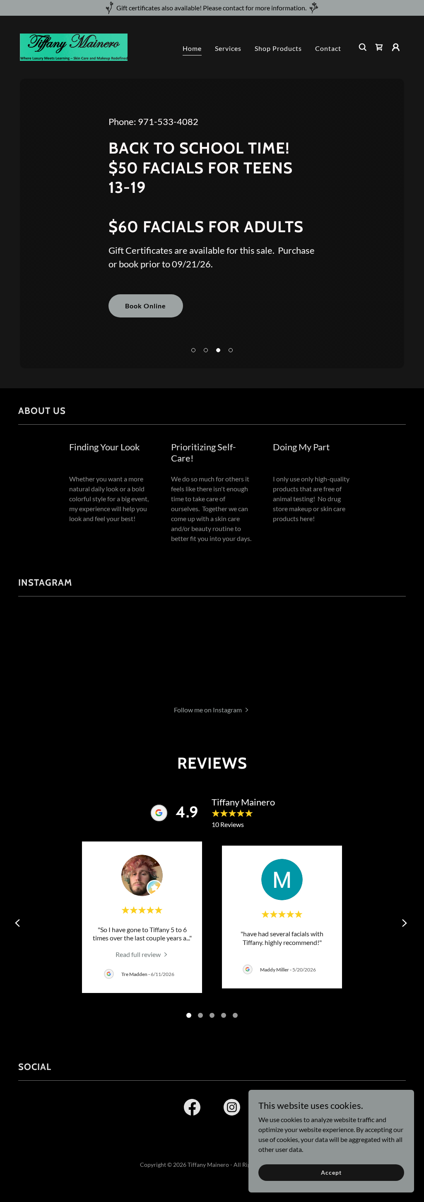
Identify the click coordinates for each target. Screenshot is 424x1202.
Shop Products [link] (278, 48)
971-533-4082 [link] (168, 121)
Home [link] (192, 48)
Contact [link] (328, 48)
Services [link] (228, 48)
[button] (396, 47)
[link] (74, 46)
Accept (331, 1172)
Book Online (145, 306)
